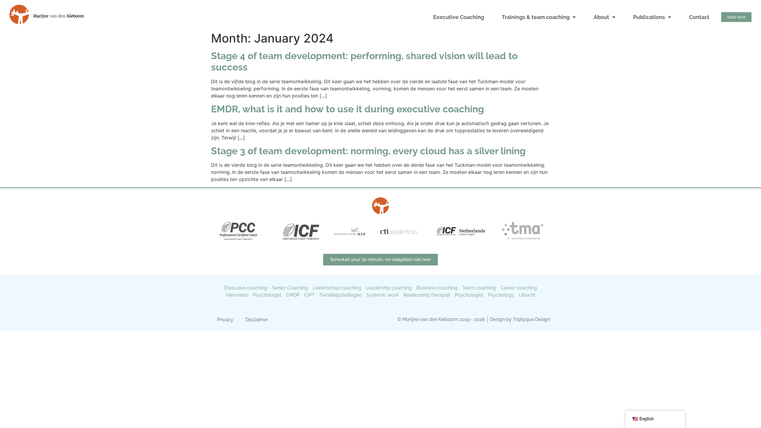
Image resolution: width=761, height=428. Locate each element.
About (601, 17)
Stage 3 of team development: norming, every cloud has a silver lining (368, 150)
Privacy (225, 319)
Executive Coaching (458, 17)
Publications (649, 17)
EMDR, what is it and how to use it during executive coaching (347, 108)
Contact (699, 17)
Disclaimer (256, 319)
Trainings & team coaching (536, 17)
